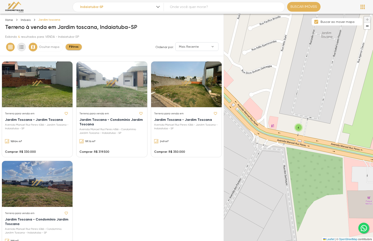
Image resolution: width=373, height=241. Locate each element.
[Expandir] (158, 7)
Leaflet (330, 239)
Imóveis (26, 20)
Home (9, 20)
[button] (298, 127)
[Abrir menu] (363, 7)
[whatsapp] (363, 228)
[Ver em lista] (21, 47)
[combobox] (120, 7)
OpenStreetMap (348, 239)
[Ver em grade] (10, 47)
